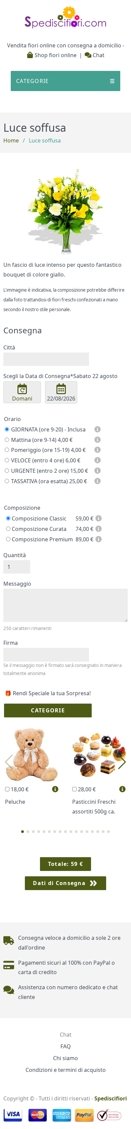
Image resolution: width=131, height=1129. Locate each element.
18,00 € (19, 789)
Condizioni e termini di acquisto (66, 1070)
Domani (22, 398)
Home (11, 140)
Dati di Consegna (59, 883)
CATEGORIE (65, 81)
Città (9, 347)
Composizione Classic (38, 518)
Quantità (14, 555)
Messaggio (17, 583)
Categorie (48, 710)
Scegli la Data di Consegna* (60, 376)
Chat (97, 55)
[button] (22, 831)
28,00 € (86, 789)
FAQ (65, 1046)
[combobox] (46, 359)
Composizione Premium (41, 539)
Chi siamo (65, 1058)
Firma (10, 642)
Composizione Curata (38, 529)
